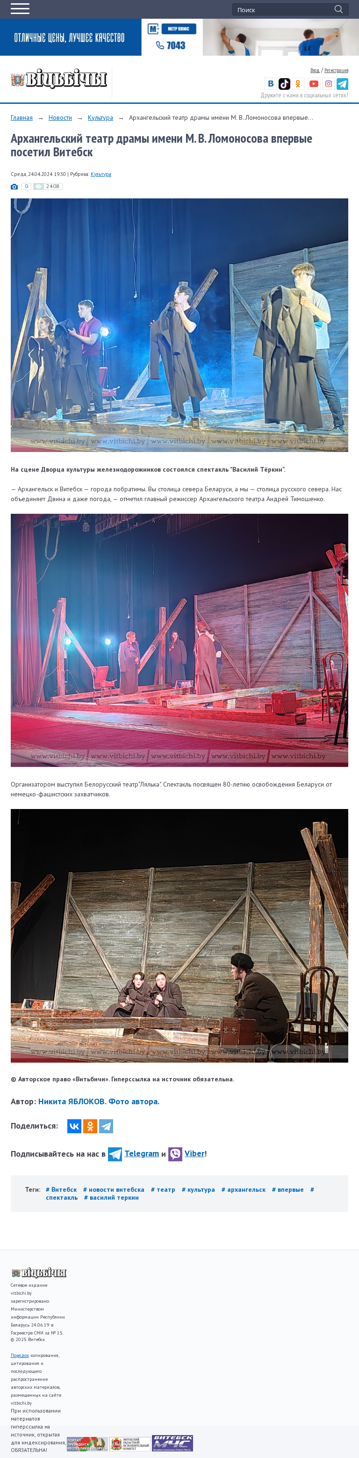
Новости (60, 117)
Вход (315, 70)
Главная (22, 117)
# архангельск (244, 1189)
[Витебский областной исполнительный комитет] (130, 1449)
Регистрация (336, 70)
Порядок (20, 1355)
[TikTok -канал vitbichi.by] (284, 88)
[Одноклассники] (90, 1126)
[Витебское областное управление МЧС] (172, 1449)
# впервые (289, 1189)
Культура (100, 117)
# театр (164, 1189)
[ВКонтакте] (74, 1126)
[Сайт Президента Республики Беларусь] (88, 1449)
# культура (199, 1189)
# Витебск (62, 1189)
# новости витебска (114, 1189)
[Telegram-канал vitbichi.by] (342, 88)
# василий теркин (111, 1197)
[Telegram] (106, 1126)
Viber (194, 1153)
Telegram (141, 1153)
